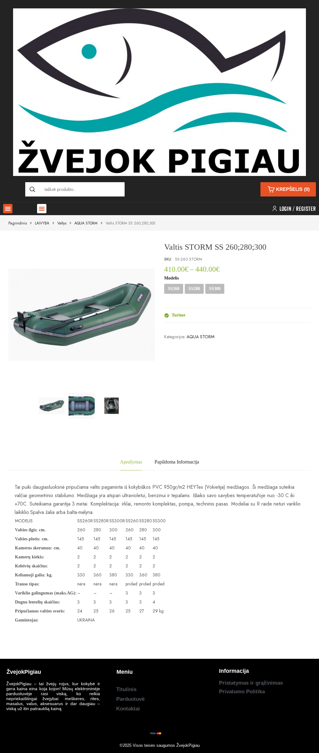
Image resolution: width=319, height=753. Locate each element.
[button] (7, 208)
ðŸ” (142, 377)
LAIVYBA (42, 223)
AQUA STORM (86, 223)
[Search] (32, 189)
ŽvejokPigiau (188, 745)
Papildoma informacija (177, 461)
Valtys (61, 223)
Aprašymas (131, 461)
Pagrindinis (17, 223)
